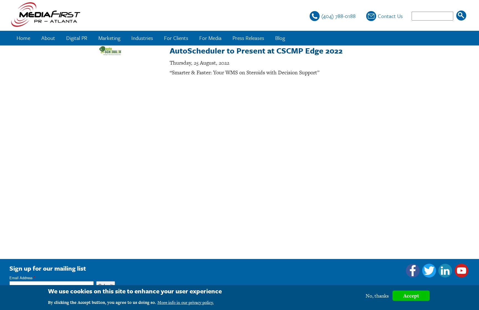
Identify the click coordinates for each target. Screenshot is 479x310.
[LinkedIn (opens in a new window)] (445, 275)
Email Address (20, 277)
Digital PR (76, 38)
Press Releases (248, 38)
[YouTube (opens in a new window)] (461, 275)
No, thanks (377, 295)
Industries (142, 38)
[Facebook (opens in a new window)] (413, 275)
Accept (411, 295)
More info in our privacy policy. (185, 302)
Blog (280, 38)
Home (23, 38)
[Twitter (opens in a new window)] (429, 275)
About (48, 38)
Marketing (109, 38)
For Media (210, 38)
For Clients (176, 38)
